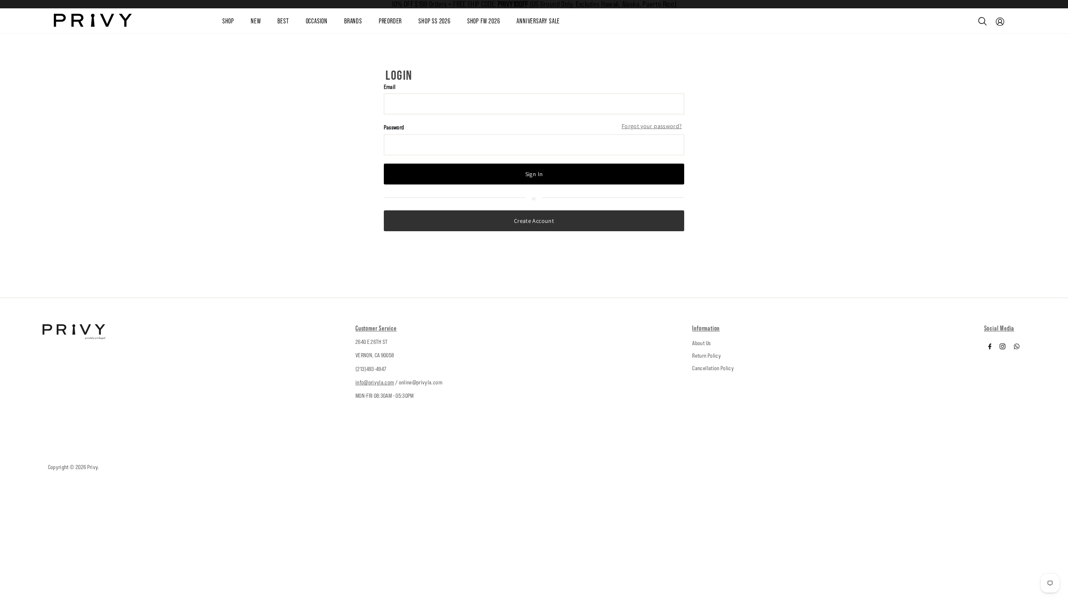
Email (390, 86)
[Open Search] (982, 21)
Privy (92, 467)
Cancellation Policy (713, 368)
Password (394, 127)
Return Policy (706, 355)
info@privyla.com (374, 382)
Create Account (534, 221)
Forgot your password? (652, 126)
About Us (701, 343)
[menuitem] (264, 21)
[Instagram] (1002, 347)
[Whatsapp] (1017, 347)
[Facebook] (990, 347)
